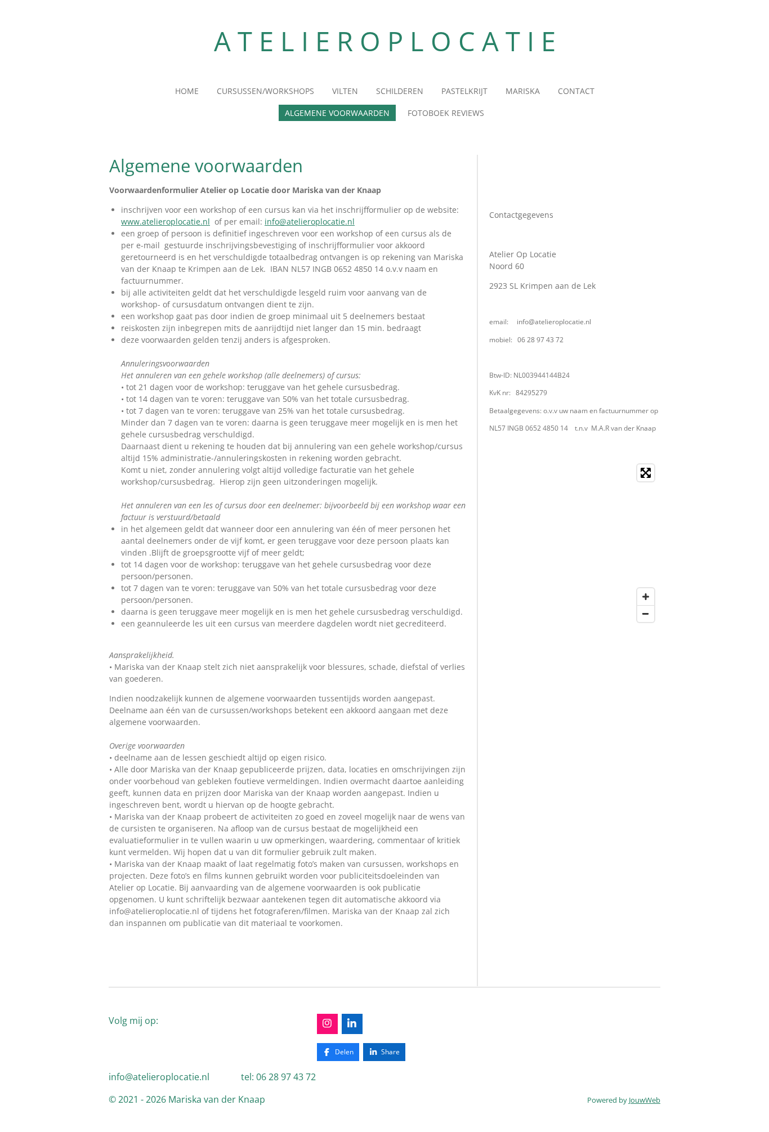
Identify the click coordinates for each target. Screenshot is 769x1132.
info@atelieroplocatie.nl (310, 221)
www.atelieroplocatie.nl (165, 221)
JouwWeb (644, 1100)
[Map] (574, 543)
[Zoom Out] (645, 613)
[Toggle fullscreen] (645, 472)
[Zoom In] (645, 596)
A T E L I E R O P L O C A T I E (385, 41)
